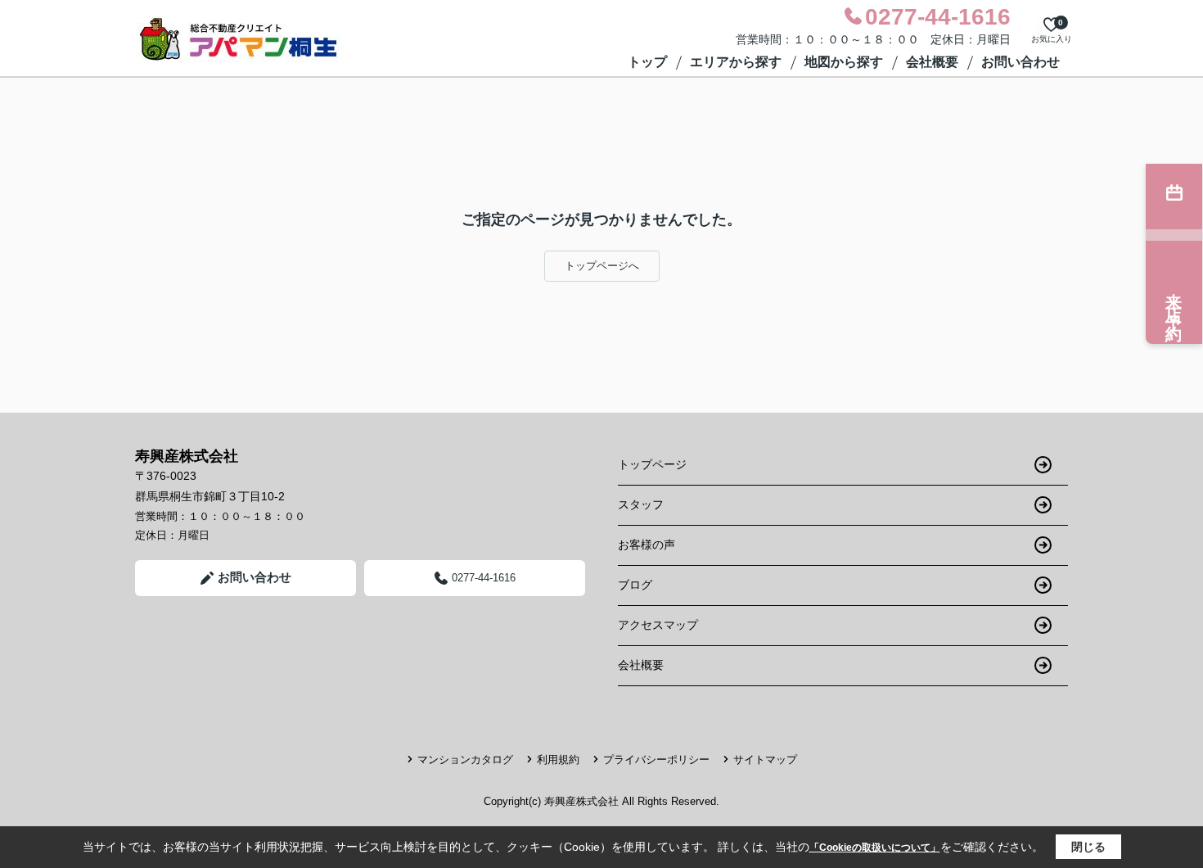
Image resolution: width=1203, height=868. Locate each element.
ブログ (635, 584)
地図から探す (843, 62)
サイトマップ (765, 759)
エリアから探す (736, 62)
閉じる (1088, 846)
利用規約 (558, 759)
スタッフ (641, 504)
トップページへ (602, 266)
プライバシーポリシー (656, 759)
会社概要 (932, 62)
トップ (647, 62)
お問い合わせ (1020, 62)
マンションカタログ (465, 759)
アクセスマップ (658, 624)
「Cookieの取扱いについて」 (874, 847)
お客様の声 (646, 544)
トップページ (652, 464)
